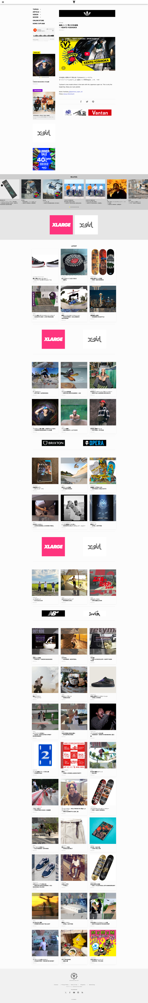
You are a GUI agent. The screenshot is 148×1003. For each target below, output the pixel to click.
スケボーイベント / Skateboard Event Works (74, 986)
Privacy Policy (65, 984)
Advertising (92, 984)
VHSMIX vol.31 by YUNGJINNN (42, 40)
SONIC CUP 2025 (39, 23)
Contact (56, 984)
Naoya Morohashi (68, 94)
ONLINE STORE (38, 20)
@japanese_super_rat (75, 91)
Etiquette (83, 984)
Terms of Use (74, 984)
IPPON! (61, 22)
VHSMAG (34, 40)
